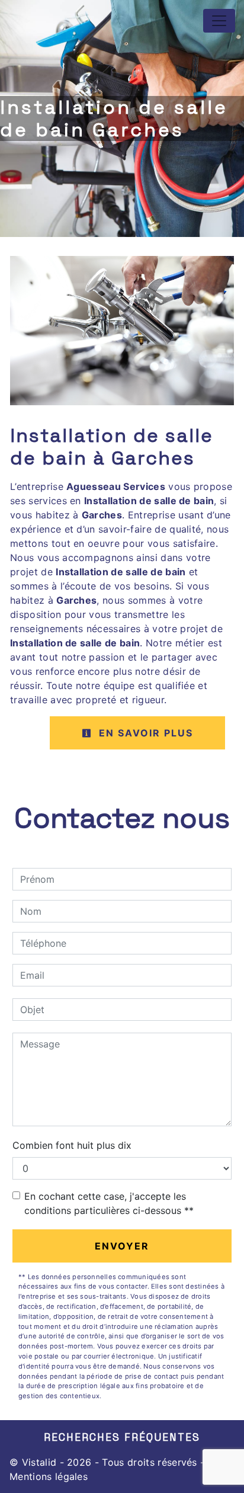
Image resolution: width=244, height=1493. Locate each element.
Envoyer (122, 1246)
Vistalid (39, 1462)
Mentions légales (48, 1476)
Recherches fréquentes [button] (122, 1437)
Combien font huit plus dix (71, 1145)
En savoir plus (144, 733)
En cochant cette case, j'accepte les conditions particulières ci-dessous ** (109, 1203)
